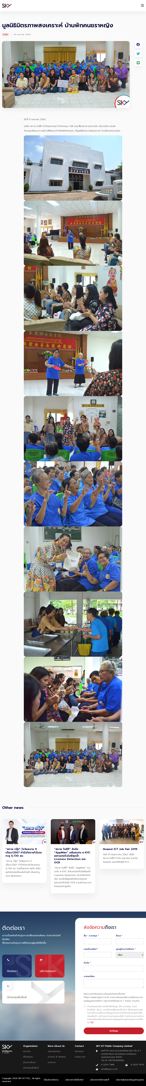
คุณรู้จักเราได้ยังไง (125, 949)
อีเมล (118, 935)
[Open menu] (142, 5)
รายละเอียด (89, 976)
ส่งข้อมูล (114, 1030)
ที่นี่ (92, 1022)
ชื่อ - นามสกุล (90, 935)
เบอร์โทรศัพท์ (90, 949)
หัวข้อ (86, 962)
